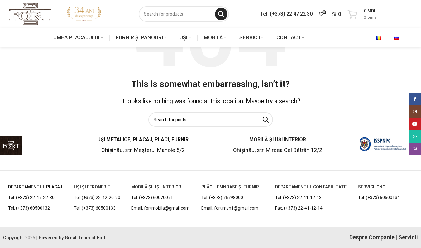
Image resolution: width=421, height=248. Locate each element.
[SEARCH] (221, 14)
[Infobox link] (37, 148)
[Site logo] (30, 13)
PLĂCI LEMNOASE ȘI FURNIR (230, 186)
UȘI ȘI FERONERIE (92, 186)
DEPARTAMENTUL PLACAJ (35, 186)
